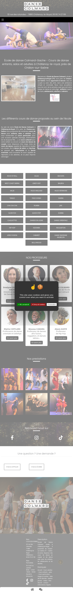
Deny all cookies (39, 304)
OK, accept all (24, 304)
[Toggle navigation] (2, 20)
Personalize (52, 304)
